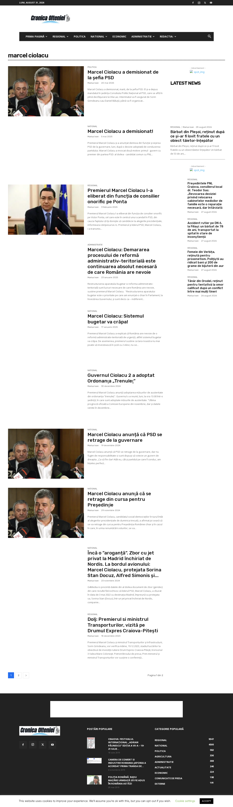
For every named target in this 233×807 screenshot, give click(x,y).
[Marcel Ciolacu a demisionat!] (46, 150)
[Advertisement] (147, 19)
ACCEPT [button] (206, 801)
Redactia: (166, 36)
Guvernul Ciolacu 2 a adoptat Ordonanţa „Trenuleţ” (121, 378)
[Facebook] (193, 2)
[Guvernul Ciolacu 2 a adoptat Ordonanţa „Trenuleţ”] (46, 394)
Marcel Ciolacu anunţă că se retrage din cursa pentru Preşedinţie (119, 499)
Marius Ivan (93, 83)
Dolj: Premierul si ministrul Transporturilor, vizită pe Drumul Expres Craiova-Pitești (123, 624)
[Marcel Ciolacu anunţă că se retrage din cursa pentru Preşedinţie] (46, 513)
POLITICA (80, 36)
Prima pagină (35, 36)
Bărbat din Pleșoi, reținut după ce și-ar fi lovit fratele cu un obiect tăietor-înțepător (197, 136)
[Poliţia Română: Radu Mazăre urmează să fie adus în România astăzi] (94, 779)
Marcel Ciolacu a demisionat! (120, 131)
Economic (119, 36)
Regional (59, 36)
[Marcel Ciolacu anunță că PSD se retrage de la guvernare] (46, 454)
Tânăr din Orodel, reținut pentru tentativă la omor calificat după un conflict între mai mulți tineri (205, 286)
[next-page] (26, 675)
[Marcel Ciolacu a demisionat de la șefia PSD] (46, 91)
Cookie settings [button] (185, 801)
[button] (209, 37)
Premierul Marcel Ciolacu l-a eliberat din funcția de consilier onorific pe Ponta (124, 196)
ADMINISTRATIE (141, 36)
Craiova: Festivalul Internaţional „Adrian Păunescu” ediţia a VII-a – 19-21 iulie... (126, 743)
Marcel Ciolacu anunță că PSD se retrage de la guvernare (125, 437)
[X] (205, 2)
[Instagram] (199, 2)
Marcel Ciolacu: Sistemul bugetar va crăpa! (116, 319)
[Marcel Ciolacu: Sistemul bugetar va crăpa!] (46, 335)
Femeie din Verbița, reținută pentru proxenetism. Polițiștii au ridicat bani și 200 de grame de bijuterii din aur (205, 259)
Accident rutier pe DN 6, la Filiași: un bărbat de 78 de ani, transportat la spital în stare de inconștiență (205, 230)
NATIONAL (97, 36)
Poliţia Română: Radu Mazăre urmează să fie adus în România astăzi (126, 780)
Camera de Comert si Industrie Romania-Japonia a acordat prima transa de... (127, 763)
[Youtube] (211, 2)
